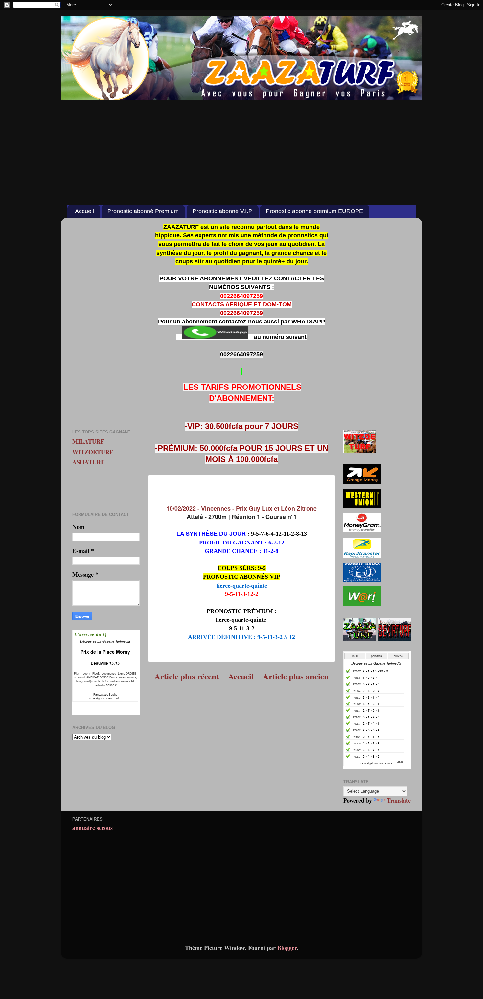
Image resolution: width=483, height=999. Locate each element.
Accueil (84, 211)
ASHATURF (88, 462)
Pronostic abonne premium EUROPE (314, 211)
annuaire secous (92, 827)
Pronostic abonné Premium (143, 211)
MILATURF (88, 441)
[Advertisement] (241, 149)
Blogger (287, 948)
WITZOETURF (92, 452)
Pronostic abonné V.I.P (222, 211)
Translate (399, 800)
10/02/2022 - (241, 508)
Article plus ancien (296, 676)
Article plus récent (186, 676)
